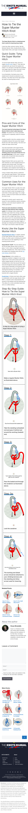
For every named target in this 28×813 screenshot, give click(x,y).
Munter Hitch (9, 64)
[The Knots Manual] (14, 7)
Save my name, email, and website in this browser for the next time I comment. (14, 673)
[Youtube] (17, 772)
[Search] (24, 737)
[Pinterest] (12, 772)
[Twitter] (15, 772)
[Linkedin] (10, 772)
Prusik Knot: (5, 276)
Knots (7, 21)
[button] (14, 13)
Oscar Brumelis (12, 34)
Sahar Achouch (14, 35)
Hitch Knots (12, 21)
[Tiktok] (20, 772)
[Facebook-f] (7, 772)
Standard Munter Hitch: (8, 234)
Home (3, 21)
